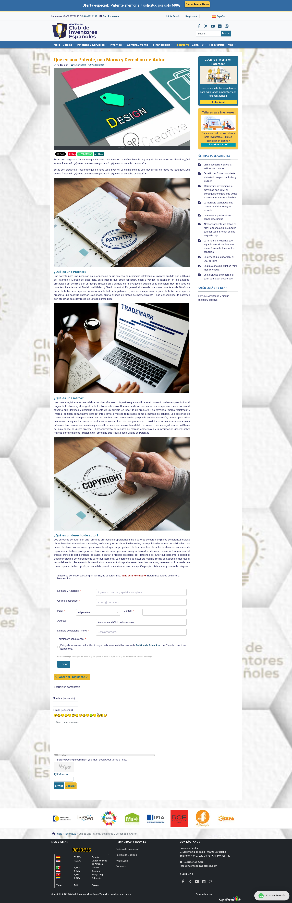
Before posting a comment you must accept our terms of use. (92, 759)
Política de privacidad (112, 657)
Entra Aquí (218, 102)
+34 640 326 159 (89, 16)
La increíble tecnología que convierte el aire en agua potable (218, 206)
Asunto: (62, 620)
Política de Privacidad (148, 645)
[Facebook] (199, 26)
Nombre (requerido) (64, 698)
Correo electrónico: (68, 600)
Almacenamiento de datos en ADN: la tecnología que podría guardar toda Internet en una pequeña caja (220, 230)
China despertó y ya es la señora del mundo (218, 166)
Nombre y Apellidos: (69, 590)
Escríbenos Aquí (111, 16)
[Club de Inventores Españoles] (75, 31)
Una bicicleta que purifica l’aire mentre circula (220, 267)
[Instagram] (226, 26)
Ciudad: (129, 610)
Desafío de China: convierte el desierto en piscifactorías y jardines (220, 177)
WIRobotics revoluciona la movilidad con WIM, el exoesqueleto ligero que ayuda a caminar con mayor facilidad (220, 192)
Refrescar (62, 774)
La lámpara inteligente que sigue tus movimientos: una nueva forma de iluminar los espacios (219, 246)
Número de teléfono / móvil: (73, 630)
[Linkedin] (220, 26)
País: (61, 610)
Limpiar (71, 785)
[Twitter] (206, 26)
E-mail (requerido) (63, 710)
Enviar (59, 785)
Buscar (226, 33)
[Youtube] (213, 26)
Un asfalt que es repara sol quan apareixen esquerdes (219, 276)
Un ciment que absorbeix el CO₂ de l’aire (219, 258)
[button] (68, 45)
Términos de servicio (134, 657)
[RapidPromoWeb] (230, 899)
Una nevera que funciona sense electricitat (217, 217)
